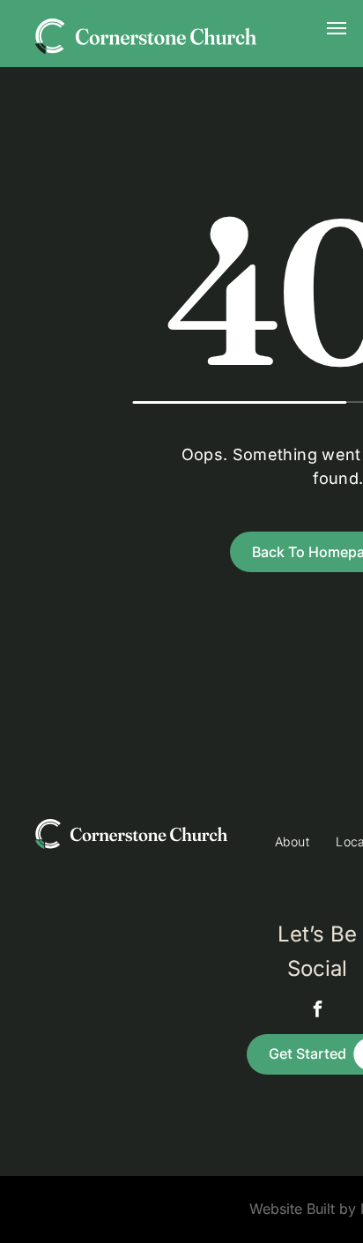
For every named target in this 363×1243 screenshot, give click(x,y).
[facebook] (317, 1010)
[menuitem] (292, 841)
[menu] (336, 28)
